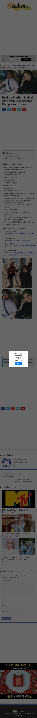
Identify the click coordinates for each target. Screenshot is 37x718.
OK (18, 363)
